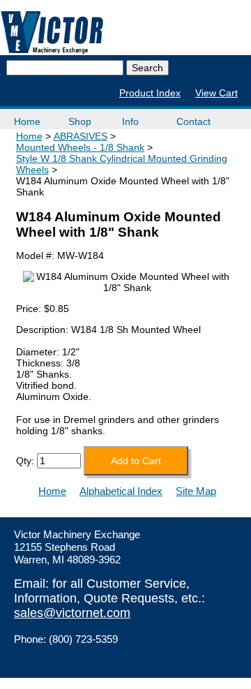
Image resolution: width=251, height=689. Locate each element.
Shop (79, 121)
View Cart (216, 92)
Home (27, 121)
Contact (193, 121)
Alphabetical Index (120, 491)
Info (130, 121)
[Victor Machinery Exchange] (52, 32)
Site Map (196, 491)
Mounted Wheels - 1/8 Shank (80, 147)
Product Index (150, 92)
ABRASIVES (80, 136)
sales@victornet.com (72, 613)
